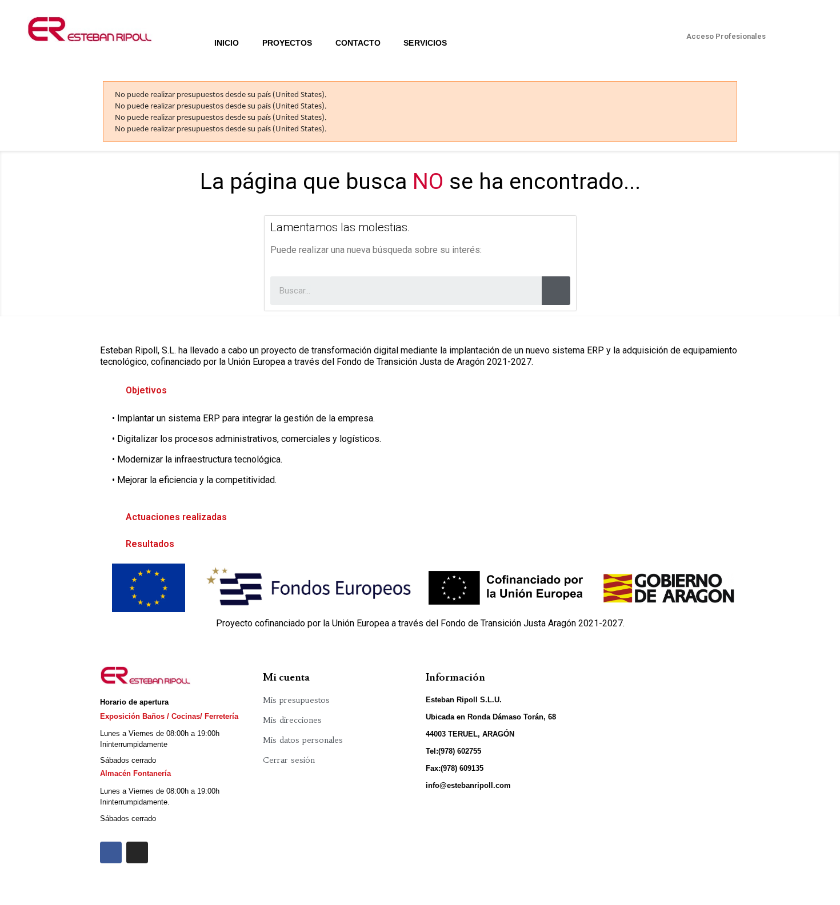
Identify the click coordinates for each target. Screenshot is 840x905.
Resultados (150, 543)
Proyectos (287, 42)
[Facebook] (111, 852)
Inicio (226, 42)
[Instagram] (137, 852)
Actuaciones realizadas (176, 517)
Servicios (425, 42)
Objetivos (146, 390)
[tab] (420, 390)
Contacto (358, 42)
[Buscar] (556, 290)
